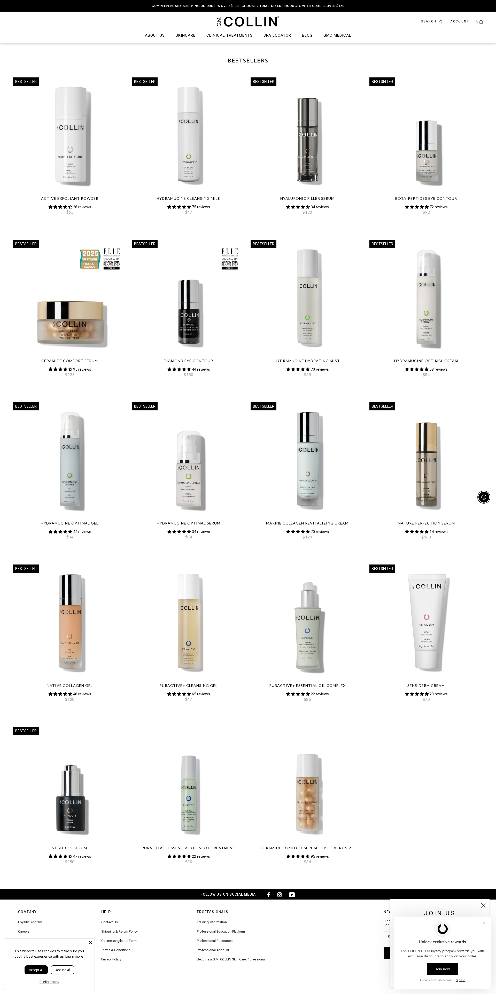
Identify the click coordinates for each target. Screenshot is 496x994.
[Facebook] (267, 894)
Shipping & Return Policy (119, 931)
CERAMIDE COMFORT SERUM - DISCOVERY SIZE (307, 848)
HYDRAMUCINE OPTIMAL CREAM (426, 361)
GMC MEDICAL (337, 35)
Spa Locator (277, 35)
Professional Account (213, 950)
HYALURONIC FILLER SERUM (307, 198)
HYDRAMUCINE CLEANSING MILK (189, 198)
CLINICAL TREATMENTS (229, 35)
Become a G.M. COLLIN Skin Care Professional (231, 959)
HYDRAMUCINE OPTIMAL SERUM (188, 523)
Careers (23, 931)
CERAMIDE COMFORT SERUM (69, 361)
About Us (155, 35)
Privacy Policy (111, 959)
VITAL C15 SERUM (69, 848)
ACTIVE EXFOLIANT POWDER (69, 198)
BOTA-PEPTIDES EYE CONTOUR (426, 198)
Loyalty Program (30, 922)
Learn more (74, 956)
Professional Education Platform (221, 931)
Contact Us (109, 922)
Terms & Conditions (115, 950)
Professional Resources (215, 941)
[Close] (483, 905)
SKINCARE (186, 35)
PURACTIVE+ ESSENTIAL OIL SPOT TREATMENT (188, 848)
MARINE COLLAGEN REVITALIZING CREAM (307, 523)
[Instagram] (279, 894)
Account (459, 21)
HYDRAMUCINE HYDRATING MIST (307, 361)
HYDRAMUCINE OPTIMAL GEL (69, 523)
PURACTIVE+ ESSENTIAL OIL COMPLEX (307, 685)
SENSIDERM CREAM (426, 685)
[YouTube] (292, 894)
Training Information (212, 922)
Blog (307, 35)
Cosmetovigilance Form (119, 941)
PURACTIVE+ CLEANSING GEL (188, 685)
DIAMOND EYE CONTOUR (188, 361)
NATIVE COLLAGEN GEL (70, 685)
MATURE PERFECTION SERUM (426, 523)
